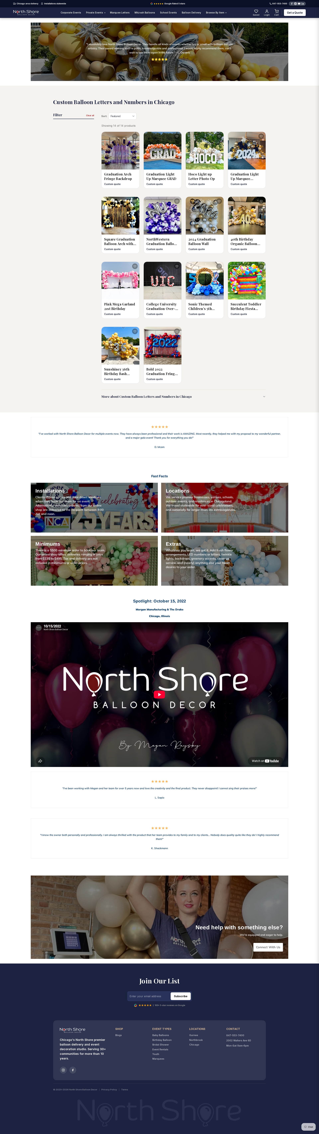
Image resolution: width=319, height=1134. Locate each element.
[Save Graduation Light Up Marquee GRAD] (177, 136)
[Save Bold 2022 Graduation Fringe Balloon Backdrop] (177, 331)
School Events (168, 12)
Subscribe (180, 996)
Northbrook (196, 1040)
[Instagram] (63, 1070)
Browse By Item (215, 12)
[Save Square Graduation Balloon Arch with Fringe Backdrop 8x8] (135, 201)
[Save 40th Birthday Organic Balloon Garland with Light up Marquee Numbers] (261, 201)
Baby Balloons (160, 1035)
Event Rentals (160, 1049)
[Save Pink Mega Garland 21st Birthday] (135, 266)
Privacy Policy (109, 1089)
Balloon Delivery (191, 12)
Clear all (90, 115)
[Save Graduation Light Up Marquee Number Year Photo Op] (261, 136)
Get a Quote (295, 12)
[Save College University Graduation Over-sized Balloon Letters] (177, 266)
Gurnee (193, 1035)
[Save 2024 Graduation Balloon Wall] (219, 201)
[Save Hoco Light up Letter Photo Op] (219, 136)
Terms (124, 1089)
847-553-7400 (279, 4)
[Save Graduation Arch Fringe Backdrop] (135, 136)
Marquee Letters (120, 12)
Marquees (158, 1058)
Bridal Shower (160, 1044)
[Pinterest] (295, 3)
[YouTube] (299, 3)
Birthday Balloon (162, 1040)
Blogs (118, 1035)
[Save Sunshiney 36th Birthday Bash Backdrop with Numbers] (135, 331)
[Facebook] (291, 3)
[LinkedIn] (302, 3)
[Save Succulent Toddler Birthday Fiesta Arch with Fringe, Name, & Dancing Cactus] (261, 266)
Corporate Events (71, 12)
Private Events (95, 12)
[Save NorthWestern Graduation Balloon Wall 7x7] (177, 201)
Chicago (194, 1044)
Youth (155, 1054)
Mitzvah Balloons (145, 12)
